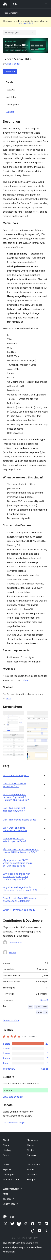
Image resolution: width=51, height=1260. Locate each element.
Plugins (30, 1150)
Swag (31, 1179)
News (6, 1145)
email (8, 698)
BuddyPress (10, 1203)
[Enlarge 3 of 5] (44, 715)
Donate (32, 1174)
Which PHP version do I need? (19, 910)
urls (45, 1012)
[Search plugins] (33, 32)
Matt (7, 1194)
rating (25, 680)
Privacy (7, 1155)
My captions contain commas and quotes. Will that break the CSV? (21, 850)
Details (9, 82)
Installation (11, 97)
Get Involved (34, 1164)
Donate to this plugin (14, 1122)
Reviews (10, 89)
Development (13, 104)
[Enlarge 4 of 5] (44, 726)
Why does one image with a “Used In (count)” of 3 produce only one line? (16, 876)
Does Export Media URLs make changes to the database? (19, 899)
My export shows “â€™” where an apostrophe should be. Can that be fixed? (18, 863)
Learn (6, 1164)
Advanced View (11, 1020)
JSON (44, 1006)
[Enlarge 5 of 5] (44, 748)
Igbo (11, 1216)
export (37, 1006)
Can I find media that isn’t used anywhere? (14, 809)
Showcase (32, 1140)
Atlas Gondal (13, 63)
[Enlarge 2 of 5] (20, 737)
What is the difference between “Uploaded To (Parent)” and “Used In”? (16, 797)
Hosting (7, 1150)
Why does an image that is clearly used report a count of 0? (20, 888)
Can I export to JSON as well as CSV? (14, 785)
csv (30, 1006)
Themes (31, 1145)
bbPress (8, 1198)
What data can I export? (16, 775)
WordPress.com (12, 1188)
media (39, 1012)
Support (10, 111)
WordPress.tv (11, 1179)
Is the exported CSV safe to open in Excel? (14, 840)
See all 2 (44, 1000)
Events (30, 1169)
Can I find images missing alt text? (21, 819)
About (6, 1140)
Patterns (31, 1155)
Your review (9, 1068)
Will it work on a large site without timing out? (15, 829)
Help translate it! (25, 23)
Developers (9, 1174)
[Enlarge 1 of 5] (20, 715)
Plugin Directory (10, 13)
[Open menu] (46, 4)
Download (10, 71)
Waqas (12, 952)
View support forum (13, 1096)
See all (44, 1068)
